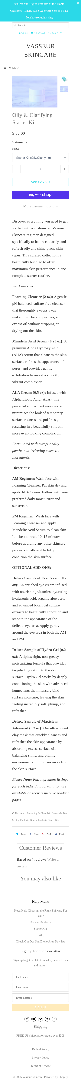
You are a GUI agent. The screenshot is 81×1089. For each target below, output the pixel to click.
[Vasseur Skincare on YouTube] (33, 1019)
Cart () (39, 33)
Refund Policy (40, 1049)
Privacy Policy (40, 1057)
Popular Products (40, 922)
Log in (23, 33)
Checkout (55, 33)
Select (15, 148)
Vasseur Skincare (40, 50)
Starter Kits (53, 820)
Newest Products (38, 820)
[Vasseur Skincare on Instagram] (54, 1019)
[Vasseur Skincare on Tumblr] (47, 1019)
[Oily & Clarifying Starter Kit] (34, 91)
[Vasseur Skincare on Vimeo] (40, 1019)
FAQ (40, 935)
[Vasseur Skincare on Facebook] (26, 1019)
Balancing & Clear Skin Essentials (44, 813)
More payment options (40, 206)
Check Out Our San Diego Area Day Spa (40, 941)
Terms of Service (41, 1066)
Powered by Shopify (56, 1076)
